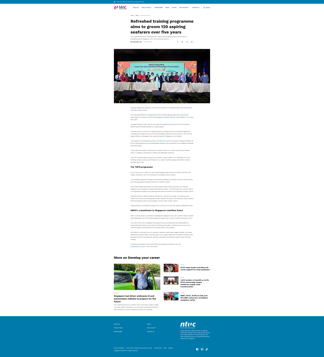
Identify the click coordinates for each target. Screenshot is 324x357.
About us (117, 324)
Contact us (150, 331)
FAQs (165, 348)
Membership (118, 331)
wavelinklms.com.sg (137, 246)
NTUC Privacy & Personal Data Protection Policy (139, 348)
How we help (118, 328)
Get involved (151, 328)
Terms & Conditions (119, 348)
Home (132, 15)
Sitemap (170, 348)
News (137, 15)
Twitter (183, 42)
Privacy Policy (157, 348)
